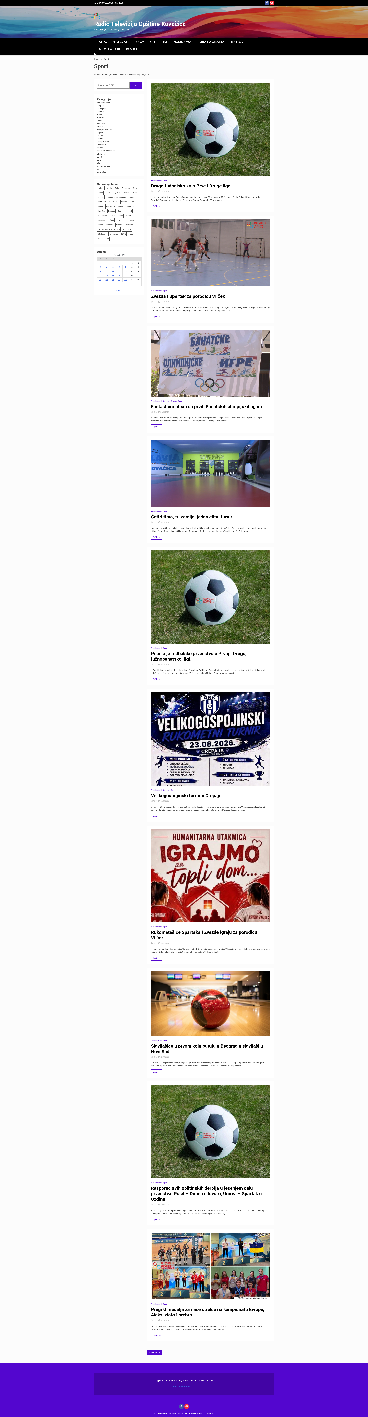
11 (107, 271)
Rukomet (129, 225)
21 (125, 275)
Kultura (100, 127)
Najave (128, 216)
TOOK (123, 234)
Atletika (109, 188)
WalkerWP (210, 1413)
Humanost (133, 197)
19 (113, 275)
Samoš (100, 148)
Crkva (135, 188)
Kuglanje (121, 211)
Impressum (237, 42)
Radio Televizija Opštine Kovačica (140, 23)
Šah (107, 239)
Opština (111, 220)
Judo (132, 202)
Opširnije (157, 206)
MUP (113, 216)
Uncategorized (103, 166)
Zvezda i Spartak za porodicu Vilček (188, 296)
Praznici (119, 225)
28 (125, 279)
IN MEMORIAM (104, 202)
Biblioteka (126, 188)
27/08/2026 (164, 191)
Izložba (115, 202)
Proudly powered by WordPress (167, 1413)
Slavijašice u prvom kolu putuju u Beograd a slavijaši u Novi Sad (207, 1048)
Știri (152, 42)
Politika (100, 139)
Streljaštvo (102, 234)
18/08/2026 (164, 801)
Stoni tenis (127, 229)
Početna (102, 42)
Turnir (131, 234)
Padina (100, 136)
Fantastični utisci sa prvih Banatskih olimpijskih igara (206, 406)
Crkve (100, 193)
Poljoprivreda (103, 142)
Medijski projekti (183, 42)
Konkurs (130, 206)
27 (119, 279)
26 (113, 279)
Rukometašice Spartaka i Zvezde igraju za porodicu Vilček (204, 934)
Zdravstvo (101, 172)
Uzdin (99, 169)
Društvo (100, 111)
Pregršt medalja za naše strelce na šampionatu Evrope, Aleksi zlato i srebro (207, 1312)
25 (107, 279)
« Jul (118, 290)
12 (113, 271)
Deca (108, 193)
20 (119, 275)
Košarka (111, 211)
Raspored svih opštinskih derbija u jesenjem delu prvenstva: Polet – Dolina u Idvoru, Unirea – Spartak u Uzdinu (206, 1193)
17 (100, 275)
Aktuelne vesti (121, 42)
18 (107, 275)
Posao (100, 225)
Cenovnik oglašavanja (212, 42)
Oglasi (100, 133)
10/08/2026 (164, 1320)
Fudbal (101, 197)
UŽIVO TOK (131, 49)
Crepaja (100, 105)
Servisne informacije (106, 151)
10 (100, 271)
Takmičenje (113, 234)
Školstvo (101, 154)
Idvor (99, 120)
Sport (99, 157)
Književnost (110, 206)
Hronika (100, 117)
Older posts (155, 1352)
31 (100, 284)
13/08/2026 (164, 943)
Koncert (121, 206)
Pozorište (109, 225)
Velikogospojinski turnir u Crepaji (185, 795)
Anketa (101, 188)
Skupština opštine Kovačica (109, 229)
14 (125, 271)
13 (119, 271)
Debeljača (101, 108)
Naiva (120, 216)
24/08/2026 (164, 522)
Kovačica (101, 123)
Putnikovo (101, 145)
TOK (155, 191)
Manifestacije (103, 216)
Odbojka (101, 220)
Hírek (164, 42)
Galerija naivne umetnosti (116, 197)
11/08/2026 (164, 1057)
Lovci (130, 211)
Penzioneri (121, 220)
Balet (117, 188)
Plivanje (131, 220)
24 (100, 279)
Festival (126, 193)
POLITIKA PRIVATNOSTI (108, 49)
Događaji (116, 193)
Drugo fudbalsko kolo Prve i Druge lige (190, 186)
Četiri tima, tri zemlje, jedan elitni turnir (191, 517)
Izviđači (124, 202)
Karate (100, 206)
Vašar (100, 239)
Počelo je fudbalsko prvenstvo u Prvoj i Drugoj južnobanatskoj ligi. (199, 656)
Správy (140, 42)
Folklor (134, 193)
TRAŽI (135, 85)
